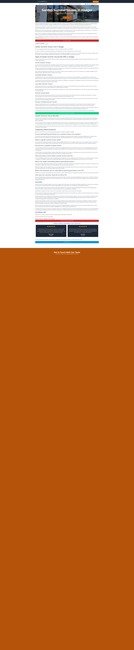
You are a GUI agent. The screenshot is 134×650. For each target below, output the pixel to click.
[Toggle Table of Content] (46, 43)
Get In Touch (96, 1)
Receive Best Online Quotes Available (67, 113)
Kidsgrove (37, 218)
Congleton (53, 218)
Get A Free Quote (67, 242)
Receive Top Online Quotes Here (67, 220)
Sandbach (41, 218)
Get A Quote (67, 17)
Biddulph (45, 218)
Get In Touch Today (67, 40)
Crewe (49, 218)
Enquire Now (67, 245)
